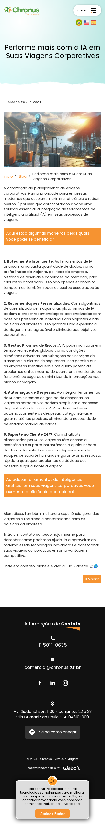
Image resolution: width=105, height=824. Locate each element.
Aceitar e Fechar (52, 814)
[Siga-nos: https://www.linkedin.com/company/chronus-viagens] (52, 683)
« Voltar (92, 578)
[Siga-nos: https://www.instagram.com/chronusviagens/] (65, 683)
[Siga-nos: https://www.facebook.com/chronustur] (39, 683)
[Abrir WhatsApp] (92, 811)
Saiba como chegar (58, 732)
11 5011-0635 (52, 645)
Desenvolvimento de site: (43, 768)
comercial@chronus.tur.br (52, 667)
